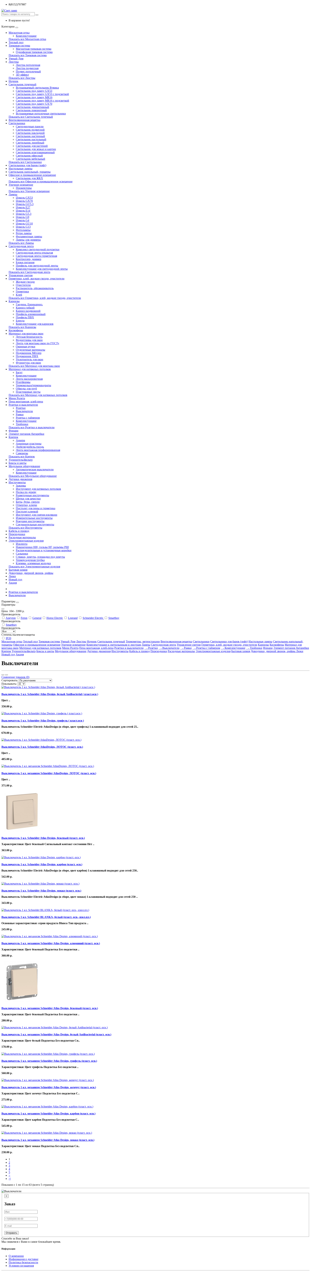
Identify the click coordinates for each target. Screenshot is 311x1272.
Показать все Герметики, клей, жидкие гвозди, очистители (45, 297)
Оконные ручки (25, 346)
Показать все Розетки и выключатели (32, 427)
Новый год (15, 579)
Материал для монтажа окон (26, 333)
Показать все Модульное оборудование (33, 475)
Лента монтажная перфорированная (38, 450)
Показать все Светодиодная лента (29, 272)
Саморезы (22, 453)
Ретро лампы (24, 233)
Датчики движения (20, 479)
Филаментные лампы (29, 236)
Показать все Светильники (25, 162)
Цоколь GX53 (24, 197)
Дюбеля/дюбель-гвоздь (30, 446)
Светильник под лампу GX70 (34, 103)
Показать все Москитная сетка (27, 39)
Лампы (13, 194)
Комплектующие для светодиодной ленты (42, 268)
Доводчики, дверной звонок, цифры (31, 573)
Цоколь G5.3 (23, 213)
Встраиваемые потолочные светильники (41, 113)
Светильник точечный (22, 84)
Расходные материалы (22, 537)
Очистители (23, 285)
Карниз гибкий (25, 307)
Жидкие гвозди (25, 281)
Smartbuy (113, 617)
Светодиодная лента (21, 246)
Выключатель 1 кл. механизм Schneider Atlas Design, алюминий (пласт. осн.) (50, 943)
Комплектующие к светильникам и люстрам (113, 644)
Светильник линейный (30, 142)
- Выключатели (169, 647)
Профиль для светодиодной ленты (37, 265)
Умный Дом (16, 58)
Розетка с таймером (28, 417)
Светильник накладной (30, 132)
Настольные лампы (20, 168)
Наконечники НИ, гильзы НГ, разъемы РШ (42, 547)
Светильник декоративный (32, 107)
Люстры (14, 61)
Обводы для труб (26, 388)
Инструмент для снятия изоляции (36, 514)
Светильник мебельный (30, 158)
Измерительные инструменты (34, 518)
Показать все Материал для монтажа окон (34, 365)
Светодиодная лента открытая (34, 252)
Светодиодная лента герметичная (36, 255)
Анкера (20, 440)
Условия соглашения (21, 1265)
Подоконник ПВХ (27, 356)
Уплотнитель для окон (29, 359)
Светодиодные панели (30, 126)
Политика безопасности (23, 1262)
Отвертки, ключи (26, 505)
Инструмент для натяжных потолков (38, 488)
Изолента (21, 543)
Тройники (22, 424)
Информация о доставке (23, 1259)
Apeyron (11, 617)
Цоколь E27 (23, 207)
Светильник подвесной (30, 129)
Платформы (23, 382)
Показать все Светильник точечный (31, 116)
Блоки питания (25, 262)
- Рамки (186, 647)
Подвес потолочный (28, 71)
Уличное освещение (21, 184)
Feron (24, 617)
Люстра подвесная (27, 68)
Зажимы (21, 485)
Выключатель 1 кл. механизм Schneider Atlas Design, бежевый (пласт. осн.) (49, 1008)
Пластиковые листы (28, 391)
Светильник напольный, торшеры (30, 171)
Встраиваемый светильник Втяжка (37, 87)
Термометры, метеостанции (143, 641)
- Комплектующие (233, 647)
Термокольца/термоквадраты (33, 385)
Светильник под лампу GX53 (34, 90)
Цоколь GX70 (24, 200)
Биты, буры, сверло (28, 501)
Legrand (73, 617)
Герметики (22, 291)
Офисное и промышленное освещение (32, 175)
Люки (12, 576)
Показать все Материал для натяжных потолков (38, 395)
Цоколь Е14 (23, 210)
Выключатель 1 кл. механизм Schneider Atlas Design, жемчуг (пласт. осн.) (48, 1087)
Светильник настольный (31, 139)
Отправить (11, 1233)
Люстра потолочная (28, 65)
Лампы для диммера (28, 239)
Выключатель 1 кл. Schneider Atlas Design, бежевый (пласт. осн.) (43, 837)
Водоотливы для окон (29, 340)
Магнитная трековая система (33, 48)
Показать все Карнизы (22, 327)
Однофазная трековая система (34, 52)
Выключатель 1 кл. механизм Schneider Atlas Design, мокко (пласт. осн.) (47, 1139)
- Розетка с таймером (206, 647)
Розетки (21, 407)
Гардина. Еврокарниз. (29, 304)
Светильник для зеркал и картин (36, 149)
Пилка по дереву (26, 492)
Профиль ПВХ (25, 317)
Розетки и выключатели (23, 404)
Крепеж (13, 437)
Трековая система (19, 45)
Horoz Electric (54, 617)
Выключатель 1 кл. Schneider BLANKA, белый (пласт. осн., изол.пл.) (46, 917)
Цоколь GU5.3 (24, 204)
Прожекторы (24, 187)
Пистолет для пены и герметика (35, 508)
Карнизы (14, 301)
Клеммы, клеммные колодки (33, 563)
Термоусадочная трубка (30, 560)
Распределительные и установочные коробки (43, 550)
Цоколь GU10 (24, 223)
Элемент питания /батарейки (26, 433)
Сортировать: (9, 680)
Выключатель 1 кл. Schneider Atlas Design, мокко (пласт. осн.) (41, 890)
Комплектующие (26, 35)
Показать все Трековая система (28, 55)
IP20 (8, 638)
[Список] (2, 674)
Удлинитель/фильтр (21, 459)
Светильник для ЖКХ (29, 178)
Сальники (22, 553)
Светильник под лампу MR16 (34, 97)
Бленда (20, 320)
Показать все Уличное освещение (29, 191)
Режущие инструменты (30, 521)
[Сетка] (6, 674)
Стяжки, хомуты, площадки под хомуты (40, 556)
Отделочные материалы (30, 349)
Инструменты (17, 482)
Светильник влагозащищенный (35, 152)
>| (10, 1178)
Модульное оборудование (24, 466)
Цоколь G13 (23, 226)
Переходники (17, 534)
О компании (16, 1255)
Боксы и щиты (17, 463)
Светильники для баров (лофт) (27, 165)
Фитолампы (23, 230)
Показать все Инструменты (25, 527)
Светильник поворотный (31, 110)
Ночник (13, 81)
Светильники (17, 123)
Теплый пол (16, 42)
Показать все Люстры (22, 77)
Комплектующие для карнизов (34, 323)
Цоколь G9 (22, 217)
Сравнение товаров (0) (15, 677)
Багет (19, 372)
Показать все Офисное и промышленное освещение (41, 181)
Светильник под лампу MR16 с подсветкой (42, 100)
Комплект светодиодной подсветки (37, 249)
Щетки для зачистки (28, 498)
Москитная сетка (19, 32)
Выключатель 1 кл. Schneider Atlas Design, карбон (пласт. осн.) (41, 864)
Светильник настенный (30, 136)
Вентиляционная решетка (24, 120)
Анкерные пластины (28, 443)
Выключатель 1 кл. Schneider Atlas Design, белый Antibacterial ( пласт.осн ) (49, 694)
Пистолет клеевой (27, 511)
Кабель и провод (19, 530)
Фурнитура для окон (28, 362)
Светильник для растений (32, 145)
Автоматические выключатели (35, 469)
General (36, 617)
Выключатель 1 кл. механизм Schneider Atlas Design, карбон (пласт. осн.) (48, 1113)
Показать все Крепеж (22, 456)
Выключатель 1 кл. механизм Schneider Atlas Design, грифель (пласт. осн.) (49, 1060)
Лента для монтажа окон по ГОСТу (37, 343)
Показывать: (9, 683)
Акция (13, 582)
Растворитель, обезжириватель (35, 288)
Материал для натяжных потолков (30, 369)
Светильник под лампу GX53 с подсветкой (42, 94)
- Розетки (151, 647)
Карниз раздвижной (28, 310)
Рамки (20, 414)
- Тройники (254, 647)
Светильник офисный (29, 155)
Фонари (13, 430)
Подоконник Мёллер (28, 352)
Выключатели (24, 411)
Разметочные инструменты (32, 495)
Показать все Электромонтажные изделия (34, 566)
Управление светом (21, 275)
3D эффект (22, 74)
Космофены (16, 330)
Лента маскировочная (29, 378)
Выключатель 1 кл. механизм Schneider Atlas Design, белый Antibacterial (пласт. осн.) (56, 1034)
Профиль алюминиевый (31, 314)
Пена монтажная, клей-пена (26, 401)
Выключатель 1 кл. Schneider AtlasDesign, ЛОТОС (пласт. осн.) (42, 746)
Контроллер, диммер (28, 259)
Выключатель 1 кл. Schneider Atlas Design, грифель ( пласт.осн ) (42, 720)
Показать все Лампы (21, 242)
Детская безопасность (29, 336)
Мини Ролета (17, 398)
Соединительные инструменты (35, 524)
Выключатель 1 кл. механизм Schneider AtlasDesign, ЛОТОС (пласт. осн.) (48, 773)
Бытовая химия (18, 569)
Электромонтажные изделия (26, 540)
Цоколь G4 (22, 220)
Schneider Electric (93, 617)
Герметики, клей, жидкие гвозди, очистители (36, 278)
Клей (19, 294)
